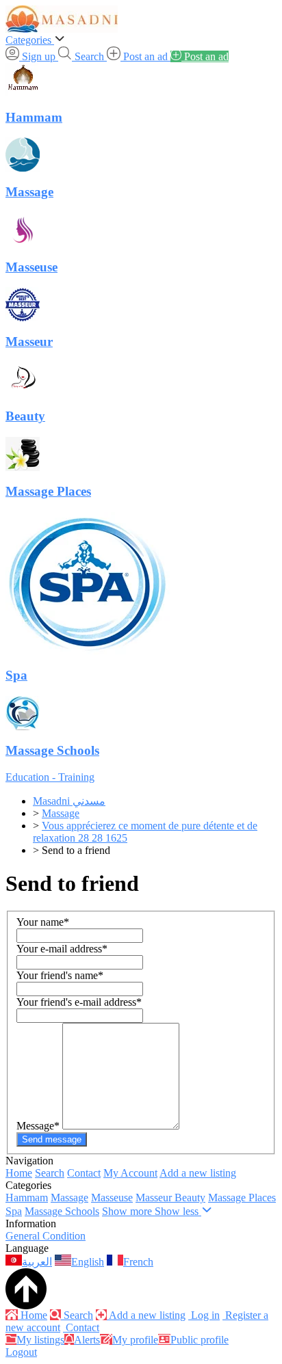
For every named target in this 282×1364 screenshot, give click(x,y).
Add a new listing (197, 1173)
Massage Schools (62, 1211)
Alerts (87, 1340)
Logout (21, 1352)
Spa (13, 1211)
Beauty (190, 1197)
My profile (135, 1340)
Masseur (155, 1197)
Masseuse (112, 1197)
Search (49, 1173)
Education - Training (49, 777)
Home (18, 1173)
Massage (69, 1197)
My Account (130, 1173)
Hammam (26, 1197)
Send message (51, 1139)
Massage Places (242, 1197)
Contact (84, 1173)
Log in (204, 1315)
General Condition (45, 1236)
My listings (40, 1340)
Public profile (199, 1340)
